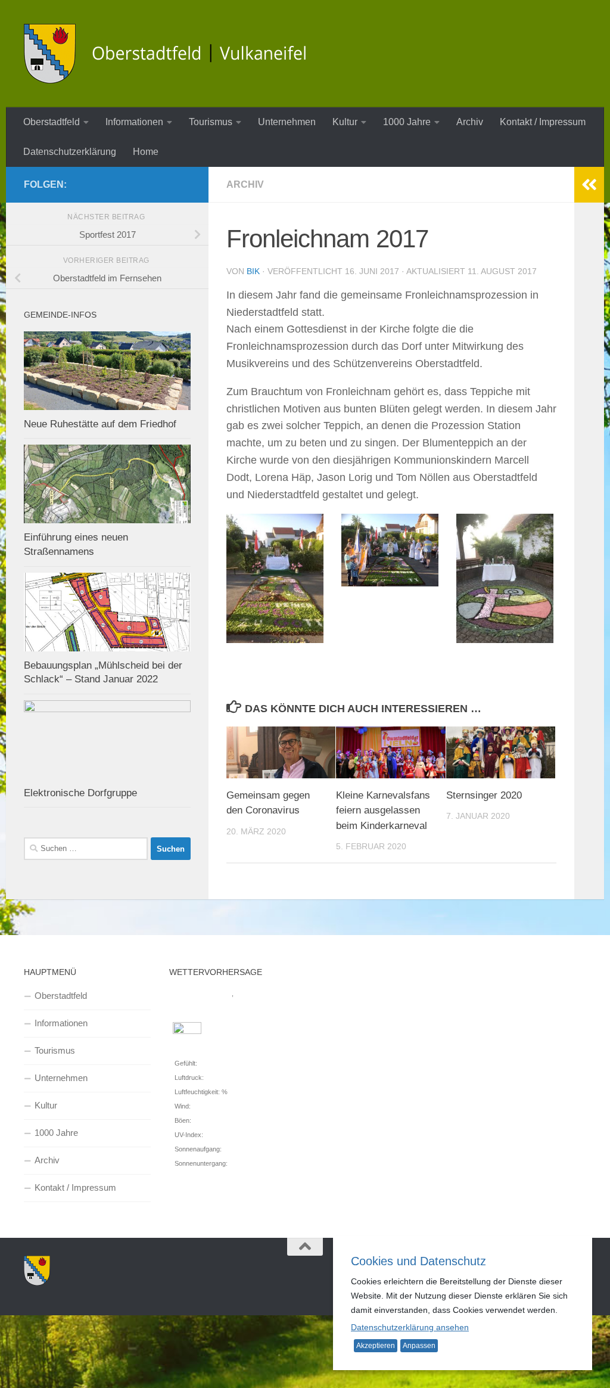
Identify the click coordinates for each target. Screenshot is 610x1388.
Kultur (344, 122)
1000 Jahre (407, 122)
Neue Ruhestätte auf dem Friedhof (100, 424)
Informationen (134, 122)
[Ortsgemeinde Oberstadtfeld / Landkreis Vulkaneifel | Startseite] (173, 53)
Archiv (469, 122)
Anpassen (419, 1346)
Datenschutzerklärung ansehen (410, 1327)
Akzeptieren (375, 1346)
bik (253, 271)
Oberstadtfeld (51, 122)
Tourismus (210, 122)
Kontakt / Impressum (543, 122)
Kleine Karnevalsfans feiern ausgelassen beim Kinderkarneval (383, 810)
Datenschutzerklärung (69, 152)
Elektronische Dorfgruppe (80, 793)
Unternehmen (287, 122)
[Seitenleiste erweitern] (589, 185)
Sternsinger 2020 (484, 795)
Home (145, 152)
